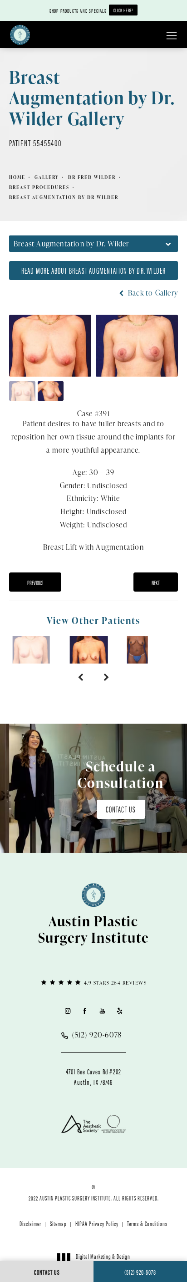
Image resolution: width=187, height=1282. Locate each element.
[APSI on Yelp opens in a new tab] (119, 1010)
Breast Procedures (39, 187)
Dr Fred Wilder (92, 177)
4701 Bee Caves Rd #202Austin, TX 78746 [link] (93, 1077)
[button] (172, 36)
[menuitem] (67, 1010)
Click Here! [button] (123, 10)
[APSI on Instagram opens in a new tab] (67, 1010)
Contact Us (121, 809)
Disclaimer (30, 1223)
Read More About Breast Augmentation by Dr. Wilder (93, 270)
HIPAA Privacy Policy (96, 1223)
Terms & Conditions (147, 1223)
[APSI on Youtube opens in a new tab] (102, 1010)
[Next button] (106, 677)
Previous (35, 582)
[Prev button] (80, 677)
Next (156, 582)
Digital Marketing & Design (102, 1260)
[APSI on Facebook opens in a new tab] (84, 1010)
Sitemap (58, 1223)
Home (17, 177)
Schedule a (121, 774)
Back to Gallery (152, 292)
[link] (93, 982)
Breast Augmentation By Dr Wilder (63, 197)
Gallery (46, 177)
